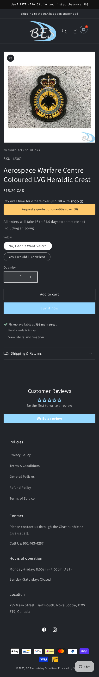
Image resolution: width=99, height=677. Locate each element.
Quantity (10, 267)
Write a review (49, 418)
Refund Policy (20, 487)
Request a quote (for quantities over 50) (49, 209)
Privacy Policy (20, 455)
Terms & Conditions (25, 466)
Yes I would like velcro (27, 257)
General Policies (22, 476)
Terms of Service (22, 498)
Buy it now (49, 308)
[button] (9, 31)
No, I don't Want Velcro (28, 246)
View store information (26, 337)
